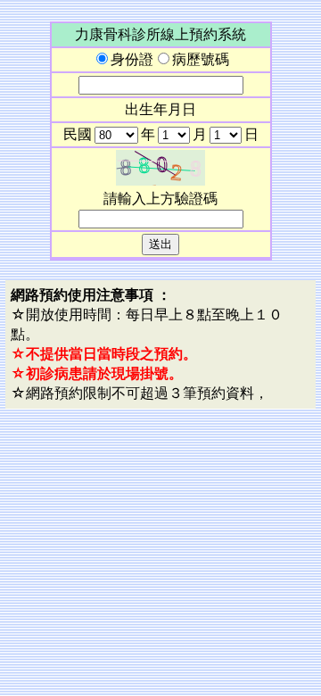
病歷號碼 (200, 59)
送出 (160, 244)
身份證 (132, 59)
